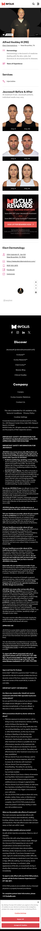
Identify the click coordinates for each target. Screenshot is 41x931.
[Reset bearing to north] (35, 288)
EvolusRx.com (10, 896)
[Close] (38, 902)
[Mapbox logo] (7, 300)
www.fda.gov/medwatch (11, 661)
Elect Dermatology (10, 45)
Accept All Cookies (20, 925)
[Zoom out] (35, 285)
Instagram (11, 274)
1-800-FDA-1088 (30, 661)
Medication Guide (12, 647)
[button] (20, 22)
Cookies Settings (20, 417)
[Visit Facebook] (12, 332)
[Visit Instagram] (17, 332)
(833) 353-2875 (12, 265)
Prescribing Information (10, 645)
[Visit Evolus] (20, 327)
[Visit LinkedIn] (23, 332)
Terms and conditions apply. (20, 230)
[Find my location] (35, 292)
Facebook (11, 270)
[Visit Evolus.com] (8, 4)
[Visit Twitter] (29, 332)
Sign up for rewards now (19, 224)
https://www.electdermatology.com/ (21, 261)
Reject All (20, 919)
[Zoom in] (35, 282)
